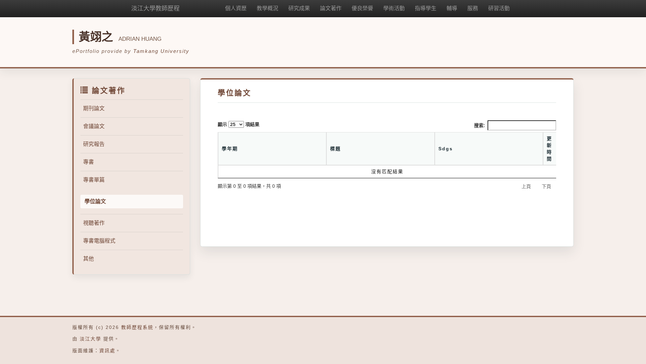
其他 (88, 259)
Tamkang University (161, 51)
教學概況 (267, 8)
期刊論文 (94, 108)
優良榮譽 (362, 8)
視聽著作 (94, 223)
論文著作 (331, 8)
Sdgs (445, 148)
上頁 (526, 186)
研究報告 (94, 144)
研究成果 (299, 8)
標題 (335, 148)
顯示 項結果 (238, 124)
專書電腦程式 (99, 241)
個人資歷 (236, 8)
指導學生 (425, 8)
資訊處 (107, 350)
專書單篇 (94, 180)
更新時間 (549, 148)
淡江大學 (90, 338)
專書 (88, 162)
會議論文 (94, 126)
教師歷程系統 (137, 327)
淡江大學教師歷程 (155, 8)
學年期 (230, 148)
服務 (472, 8)
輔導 (451, 8)
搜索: (479, 125)
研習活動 (499, 8)
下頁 (546, 186)
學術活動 (394, 8)
